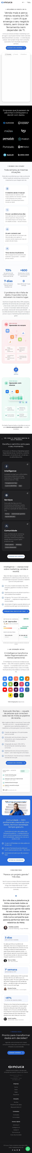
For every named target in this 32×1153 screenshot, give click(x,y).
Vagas (16, 1092)
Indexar (15, 1130)
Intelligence (15, 1127)
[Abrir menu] (29, 2)
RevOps (16, 1102)
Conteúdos (16, 1115)
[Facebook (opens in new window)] (17, 1150)
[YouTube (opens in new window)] (19, 1150)
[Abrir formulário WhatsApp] (27, 1149)
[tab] (8, 54)
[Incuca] (6, 2)
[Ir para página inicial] (16, 1067)
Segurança (16, 1094)
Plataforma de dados (16, 1104)
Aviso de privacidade (16, 1135)
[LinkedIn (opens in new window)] (14, 1150)
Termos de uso (16, 1132)
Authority (15, 1125)
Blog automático (15, 1107)
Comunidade (16, 1117)
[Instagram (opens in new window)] (12, 1150)
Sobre (16, 1089)
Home (16, 1087)
